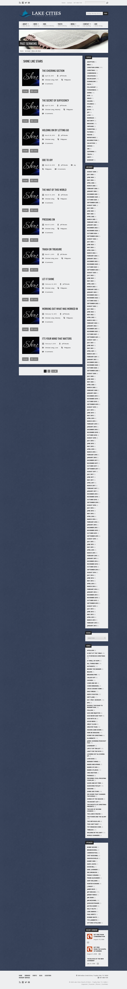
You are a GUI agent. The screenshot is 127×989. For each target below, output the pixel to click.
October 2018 (92, 435)
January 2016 (91, 525)
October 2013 (92, 600)
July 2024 (90, 242)
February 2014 (92, 589)
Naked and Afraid (93, 764)
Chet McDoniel (92, 855)
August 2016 (91, 505)
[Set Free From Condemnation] (89, 938)
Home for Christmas (94, 735)
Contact (69, 3)
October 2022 (92, 301)
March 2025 (91, 219)
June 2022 (90, 312)
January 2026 (91, 191)
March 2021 (91, 354)
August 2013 (91, 606)
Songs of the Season (95, 799)
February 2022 (92, 323)
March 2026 (91, 186)
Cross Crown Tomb (94, 689)
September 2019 (92, 404)
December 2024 (92, 228)
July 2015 (90, 541)
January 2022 (91, 326)
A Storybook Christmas (96, 656)
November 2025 (92, 197)
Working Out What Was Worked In (60, 309)
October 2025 (92, 200)
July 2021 (90, 343)
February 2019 (92, 424)
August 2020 (91, 373)
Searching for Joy (94, 786)
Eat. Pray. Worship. (94, 700)
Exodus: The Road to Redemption (95, 706)
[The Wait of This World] (30, 204)
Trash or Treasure (52, 249)
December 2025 (92, 194)
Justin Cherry (92, 906)
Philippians (67, 80)
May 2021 (90, 348)
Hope (89, 107)
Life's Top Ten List (94, 748)
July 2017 (90, 474)
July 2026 (90, 174)
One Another (92, 773)
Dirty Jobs (91, 697)
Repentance (91, 137)
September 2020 (92, 370)
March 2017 (91, 485)
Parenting (91, 129)
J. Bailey (90, 886)
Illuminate (91, 738)
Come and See (92, 683)
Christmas (91, 70)
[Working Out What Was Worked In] (30, 323)
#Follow (90, 650)
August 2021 (91, 340)
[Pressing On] (30, 234)
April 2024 (90, 250)
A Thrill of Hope (93, 661)
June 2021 (90, 345)
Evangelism (91, 81)
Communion (91, 73)
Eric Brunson (92, 872)
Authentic (91, 666)
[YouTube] (29, 3)
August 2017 (91, 471)
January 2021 (91, 359)
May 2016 (90, 513)
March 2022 (91, 320)
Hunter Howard (93, 883)
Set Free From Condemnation (99, 935)
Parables (90, 775)
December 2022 (92, 295)
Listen (35, 91)
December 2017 (92, 460)
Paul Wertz (91, 914)
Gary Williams (92, 881)
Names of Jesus (92, 770)
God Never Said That (94, 716)
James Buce (91, 889)
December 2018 (92, 429)
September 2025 (92, 202)
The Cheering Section (53, 70)
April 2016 (90, 516)
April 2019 (90, 418)
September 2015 (92, 536)
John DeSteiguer (93, 903)
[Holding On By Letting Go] (30, 144)
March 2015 (91, 553)
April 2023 (90, 284)
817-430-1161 (78, 3)
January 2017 (91, 491)
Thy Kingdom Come (94, 827)
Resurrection (92, 140)
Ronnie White (92, 917)
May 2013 (90, 614)
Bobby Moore (92, 847)
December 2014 (92, 561)
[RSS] (20, 3)
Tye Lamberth (92, 920)
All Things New (92, 663)
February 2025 (92, 222)
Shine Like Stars (36, 51)
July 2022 (90, 309)
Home (63, 3)
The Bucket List (93, 802)
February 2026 (92, 188)
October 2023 (92, 267)
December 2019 (92, 396)
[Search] (107, 3)
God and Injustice (93, 713)
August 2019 (91, 407)
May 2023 (90, 281)
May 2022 (90, 314)
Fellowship (91, 87)
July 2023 (90, 275)
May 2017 (90, 480)
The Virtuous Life (93, 821)
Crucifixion (91, 76)
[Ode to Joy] (30, 174)
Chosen (90, 680)
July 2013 (90, 609)
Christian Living (49, 80)
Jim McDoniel (92, 900)
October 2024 (92, 233)
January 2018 (91, 457)
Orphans (90, 126)
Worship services (24, 977)
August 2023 (91, 272)
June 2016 (90, 511)
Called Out (91, 677)
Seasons (90, 789)
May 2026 (90, 180)
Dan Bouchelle (92, 858)
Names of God (92, 767)
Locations (48, 975)
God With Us (91, 718)
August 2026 (91, 172)
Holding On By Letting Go (55, 130)
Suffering (90, 151)
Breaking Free (92, 675)
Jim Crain (90, 897)
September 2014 (92, 570)
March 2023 (91, 286)
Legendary (91, 746)
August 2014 (91, 572)
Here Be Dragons (93, 732)
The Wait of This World (54, 190)
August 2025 (91, 205)
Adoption (90, 62)
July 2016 (90, 508)
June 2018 (90, 443)
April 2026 (90, 183)
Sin (88, 149)
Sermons (27, 51)
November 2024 (92, 230)
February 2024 (92, 256)
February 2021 (92, 357)
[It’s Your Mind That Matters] (30, 353)
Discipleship (91, 79)
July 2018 (90, 441)
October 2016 (92, 499)
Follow (90, 710)
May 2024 (90, 247)
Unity (89, 157)
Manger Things (92, 761)
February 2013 (92, 623)
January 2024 (91, 258)
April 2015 (90, 550)
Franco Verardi (92, 875)
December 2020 (92, 362)
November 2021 (92, 331)
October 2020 (92, 368)
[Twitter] (26, 3)
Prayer (89, 135)
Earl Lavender (92, 869)
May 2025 (90, 214)
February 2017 (92, 488)
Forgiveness (91, 90)
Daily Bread (91, 691)
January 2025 (91, 225)
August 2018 (91, 438)
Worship (90, 160)
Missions (90, 123)
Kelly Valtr (91, 909)
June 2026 (90, 177)
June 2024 (90, 244)
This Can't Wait (93, 824)
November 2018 (92, 432)
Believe (89, 672)
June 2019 (90, 413)
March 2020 (91, 387)
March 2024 (91, 253)
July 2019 (90, 410)
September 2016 (92, 502)
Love (56, 348)
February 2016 (92, 522)
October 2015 (92, 533)
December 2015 (92, 527)
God (88, 95)
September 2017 (92, 469)
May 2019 (90, 415)
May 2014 (90, 581)
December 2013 (92, 595)
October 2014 (92, 567)
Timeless (90, 830)
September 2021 (92, 337)
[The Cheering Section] (30, 85)
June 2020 (90, 379)
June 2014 (90, 578)
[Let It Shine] (30, 293)
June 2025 (90, 211)
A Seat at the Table (94, 653)
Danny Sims (91, 861)
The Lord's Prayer (93, 814)
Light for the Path (94, 751)
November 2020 (92, 365)
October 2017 (92, 466)
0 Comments (49, 84)
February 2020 (92, 390)
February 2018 (92, 455)
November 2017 (92, 463)
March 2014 (91, 586)
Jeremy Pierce (92, 895)
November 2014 (92, 564)
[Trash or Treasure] (30, 263)
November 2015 (92, 530)
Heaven (89, 101)
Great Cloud (91, 724)
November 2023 (92, 264)
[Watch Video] (88, 942)
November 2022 (92, 298)
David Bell (91, 867)
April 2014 (90, 583)
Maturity (57, 109)
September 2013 (92, 603)
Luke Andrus (91, 911)
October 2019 (92, 401)
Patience (90, 132)
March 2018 (91, 452)
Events (35, 975)
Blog (40, 975)
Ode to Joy (47, 160)
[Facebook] (23, 3)
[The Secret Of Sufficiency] (30, 115)
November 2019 (92, 399)
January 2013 (91, 626)
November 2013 (92, 597)
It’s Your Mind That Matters (57, 338)
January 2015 (91, 558)
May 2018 (90, 446)
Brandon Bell (92, 850)
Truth (89, 154)
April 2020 (90, 385)
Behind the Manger (94, 669)
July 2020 (90, 376)
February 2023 (92, 289)
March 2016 (91, 519)
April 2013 (90, 617)
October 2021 (92, 334)
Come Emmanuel (93, 686)
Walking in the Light (94, 832)
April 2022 (90, 317)
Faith (56, 80)
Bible (89, 65)
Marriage (90, 118)
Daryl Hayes (91, 864)
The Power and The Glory (96, 817)
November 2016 (92, 497)
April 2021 (90, 351)
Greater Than (92, 727)
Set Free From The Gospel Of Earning (100, 949)
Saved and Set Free (94, 783)
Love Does (91, 759)
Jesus (56, 258)
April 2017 (90, 483)
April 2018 (90, 449)
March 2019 (91, 421)
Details (25, 91)
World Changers (93, 835)
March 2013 (91, 620)
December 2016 (92, 494)
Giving (89, 93)
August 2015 (91, 539)
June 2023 (90, 278)
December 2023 (92, 261)
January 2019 (91, 427)
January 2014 (91, 592)
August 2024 (91, 239)
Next (53, 371)
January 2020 (91, 393)
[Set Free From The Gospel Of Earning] (89, 951)
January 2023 (91, 292)
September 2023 (92, 270)
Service (89, 146)
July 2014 (90, 575)
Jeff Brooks (63, 76)
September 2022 (92, 303)
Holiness (90, 104)
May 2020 (90, 382)
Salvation (91, 143)
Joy (75, 165)
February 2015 (92, 555)
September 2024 (92, 236)
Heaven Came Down (94, 730)
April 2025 (90, 216)
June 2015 (90, 544)
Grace (89, 98)
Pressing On (48, 219)
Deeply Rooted (92, 694)
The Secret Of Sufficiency (55, 100)
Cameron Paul (92, 853)
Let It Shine (48, 279)
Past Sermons (28, 43)
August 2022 (91, 306)
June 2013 (90, 612)
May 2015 (90, 547)
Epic (88, 703)
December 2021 (92, 328)
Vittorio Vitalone (94, 923)
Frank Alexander (93, 878)
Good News (91, 721)
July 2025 (90, 208)
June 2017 (90, 477)
